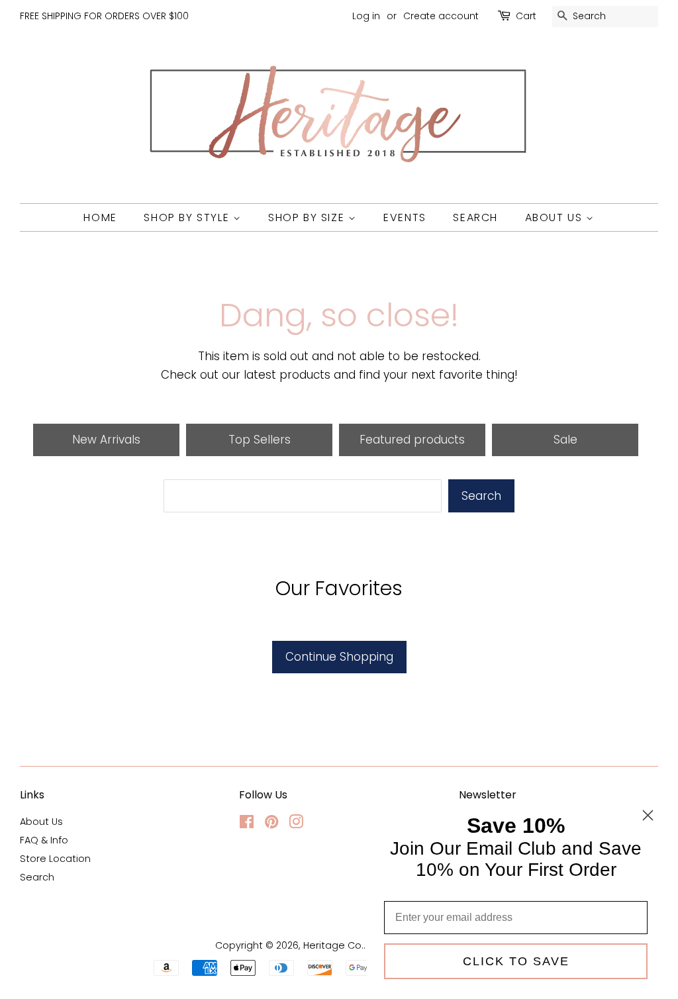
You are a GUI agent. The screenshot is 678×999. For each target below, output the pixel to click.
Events (404, 217)
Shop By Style (188, 217)
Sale (565, 440)
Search (475, 217)
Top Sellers (259, 440)
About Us (555, 217)
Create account (441, 16)
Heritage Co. (333, 945)
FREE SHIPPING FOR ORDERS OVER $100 (104, 16)
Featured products (412, 440)
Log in (366, 16)
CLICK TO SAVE (516, 961)
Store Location (55, 858)
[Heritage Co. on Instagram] (296, 824)
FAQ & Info (44, 840)
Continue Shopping (339, 657)
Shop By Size (308, 217)
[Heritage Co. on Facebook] (246, 824)
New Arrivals (106, 440)
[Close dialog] (647, 815)
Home (100, 217)
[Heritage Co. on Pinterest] (271, 824)
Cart (526, 16)
